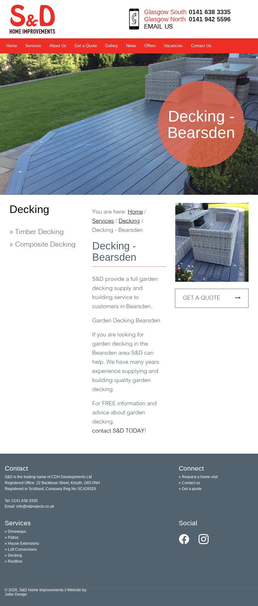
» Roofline (13, 561)
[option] (129, 124)
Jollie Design (16, 594)
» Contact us (189, 483)
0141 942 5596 (210, 19)
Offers (150, 45)
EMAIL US (158, 27)
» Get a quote (190, 489)
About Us (57, 45)
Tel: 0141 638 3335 (21, 501)
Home (11, 45)
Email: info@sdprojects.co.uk (29, 506)
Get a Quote (86, 45)
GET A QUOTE (202, 298)
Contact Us (201, 45)
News (131, 45)
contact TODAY (118, 431)
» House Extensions (22, 543)
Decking (29, 209)
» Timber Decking (36, 232)
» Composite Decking (42, 244)
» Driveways (15, 531)
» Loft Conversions (21, 549)
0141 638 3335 (210, 11)
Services (33, 45)
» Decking (13, 555)
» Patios (12, 537)
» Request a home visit (198, 477)
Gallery (111, 45)
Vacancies (173, 45)
